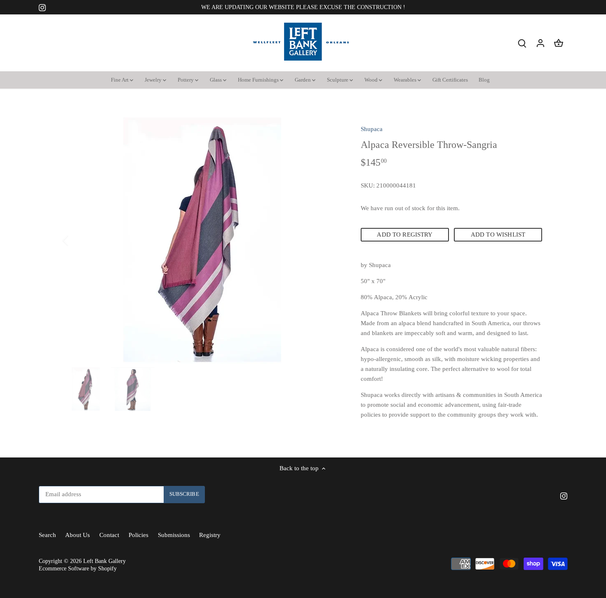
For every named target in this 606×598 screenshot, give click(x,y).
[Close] (578, 438)
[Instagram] (487, 557)
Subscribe (549, 532)
